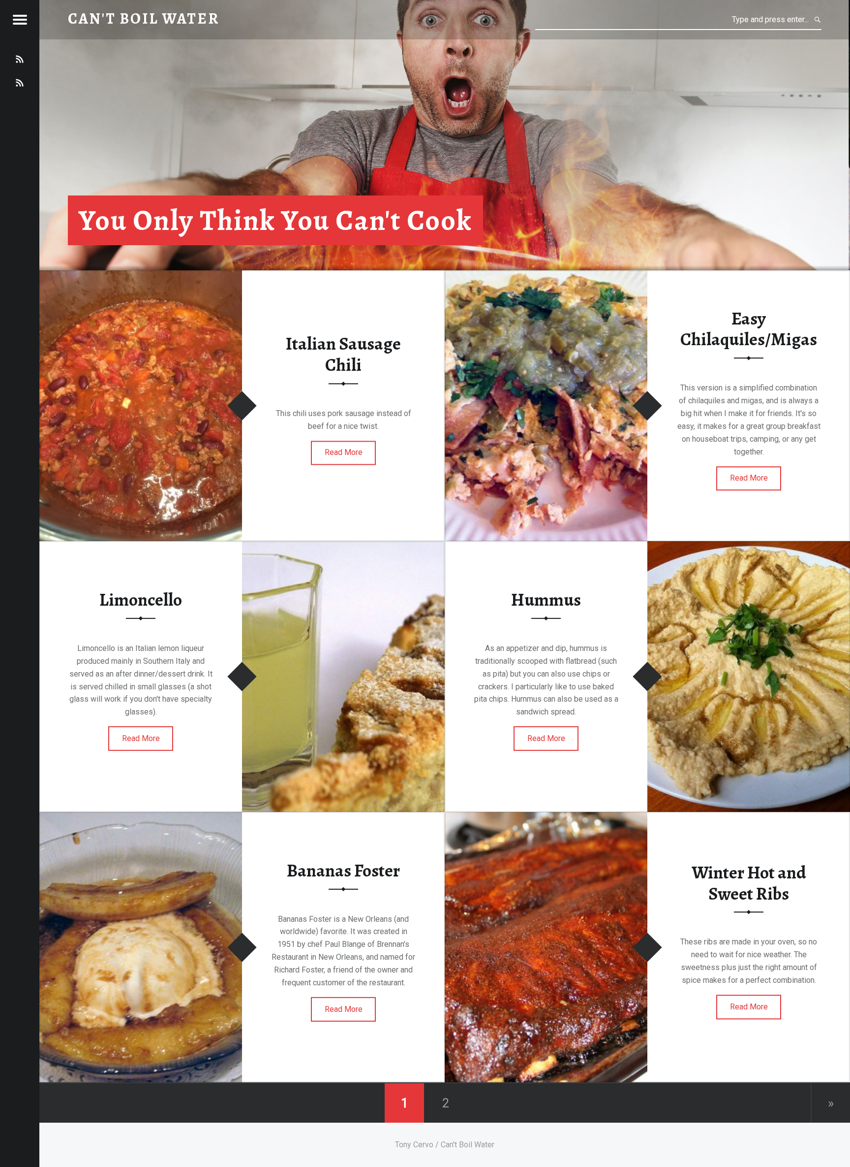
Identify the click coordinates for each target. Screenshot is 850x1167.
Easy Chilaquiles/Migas (748, 329)
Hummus (546, 600)
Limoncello (140, 600)
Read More (344, 452)
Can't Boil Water (143, 18)
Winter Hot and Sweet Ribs (749, 883)
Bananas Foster (343, 870)
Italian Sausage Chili (343, 354)
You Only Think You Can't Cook (275, 220)
